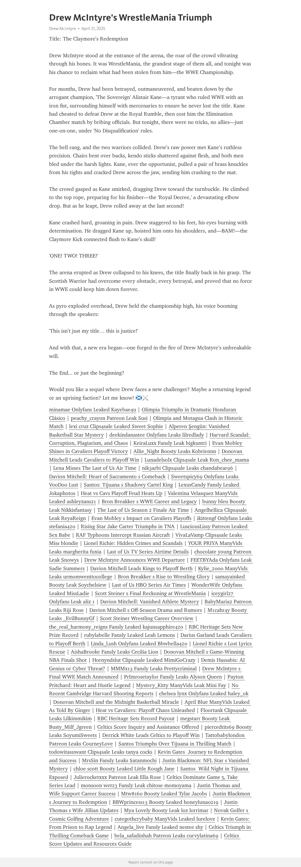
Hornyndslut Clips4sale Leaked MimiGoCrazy (143, 660)
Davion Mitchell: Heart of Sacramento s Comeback (107, 476)
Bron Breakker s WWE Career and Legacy (149, 501)
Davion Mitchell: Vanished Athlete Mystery (149, 601)
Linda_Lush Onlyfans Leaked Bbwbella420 (139, 643)
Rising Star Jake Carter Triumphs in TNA (128, 526)
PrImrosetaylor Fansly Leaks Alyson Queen (173, 677)
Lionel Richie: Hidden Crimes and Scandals (133, 543)
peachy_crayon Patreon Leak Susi (109, 418)
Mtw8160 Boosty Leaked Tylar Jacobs (164, 793)
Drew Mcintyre (62, 28)
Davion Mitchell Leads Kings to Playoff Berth (141, 568)
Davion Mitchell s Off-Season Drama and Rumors (145, 610)
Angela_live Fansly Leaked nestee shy (160, 827)
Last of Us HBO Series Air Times (149, 585)
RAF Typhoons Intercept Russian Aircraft (123, 535)
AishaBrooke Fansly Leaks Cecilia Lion (114, 652)
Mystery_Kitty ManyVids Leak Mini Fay (181, 685)
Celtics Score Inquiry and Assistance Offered (148, 727)
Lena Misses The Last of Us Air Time (94, 468)
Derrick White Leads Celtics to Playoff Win (151, 735)
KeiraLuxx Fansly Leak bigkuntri (170, 443)
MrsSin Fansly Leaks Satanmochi (119, 760)
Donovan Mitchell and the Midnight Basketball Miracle (116, 702)
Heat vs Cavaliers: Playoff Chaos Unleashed (145, 710)
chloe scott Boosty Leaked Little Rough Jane (124, 768)
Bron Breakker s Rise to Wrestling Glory (164, 576)
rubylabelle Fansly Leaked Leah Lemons (129, 635)
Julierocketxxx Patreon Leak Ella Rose (117, 777)
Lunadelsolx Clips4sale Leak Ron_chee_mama (197, 460)
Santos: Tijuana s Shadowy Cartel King (128, 485)
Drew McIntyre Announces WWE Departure (134, 560)
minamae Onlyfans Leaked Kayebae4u (92, 409)
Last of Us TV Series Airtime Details (148, 551)
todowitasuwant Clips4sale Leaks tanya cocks (100, 752)
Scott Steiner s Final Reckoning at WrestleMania (150, 593)
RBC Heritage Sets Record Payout (136, 718)
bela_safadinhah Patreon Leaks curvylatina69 (166, 835)
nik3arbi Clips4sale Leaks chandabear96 (187, 468)
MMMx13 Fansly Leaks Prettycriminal (154, 668)
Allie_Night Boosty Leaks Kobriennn (174, 451)
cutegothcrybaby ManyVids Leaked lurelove (165, 819)
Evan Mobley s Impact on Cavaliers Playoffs (141, 518)
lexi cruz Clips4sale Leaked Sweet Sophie (116, 426)
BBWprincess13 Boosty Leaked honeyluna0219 (165, 802)
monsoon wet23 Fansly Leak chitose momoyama (136, 785)
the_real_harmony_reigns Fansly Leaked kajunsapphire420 (116, 627)
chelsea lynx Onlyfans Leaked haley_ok (203, 693)
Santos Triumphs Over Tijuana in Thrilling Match (174, 743)
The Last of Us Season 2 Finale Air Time (143, 510)
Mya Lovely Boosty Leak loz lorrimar (166, 810)
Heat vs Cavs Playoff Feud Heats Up (121, 493)
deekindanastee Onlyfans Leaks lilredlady (156, 435)
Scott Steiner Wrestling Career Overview (146, 618)
